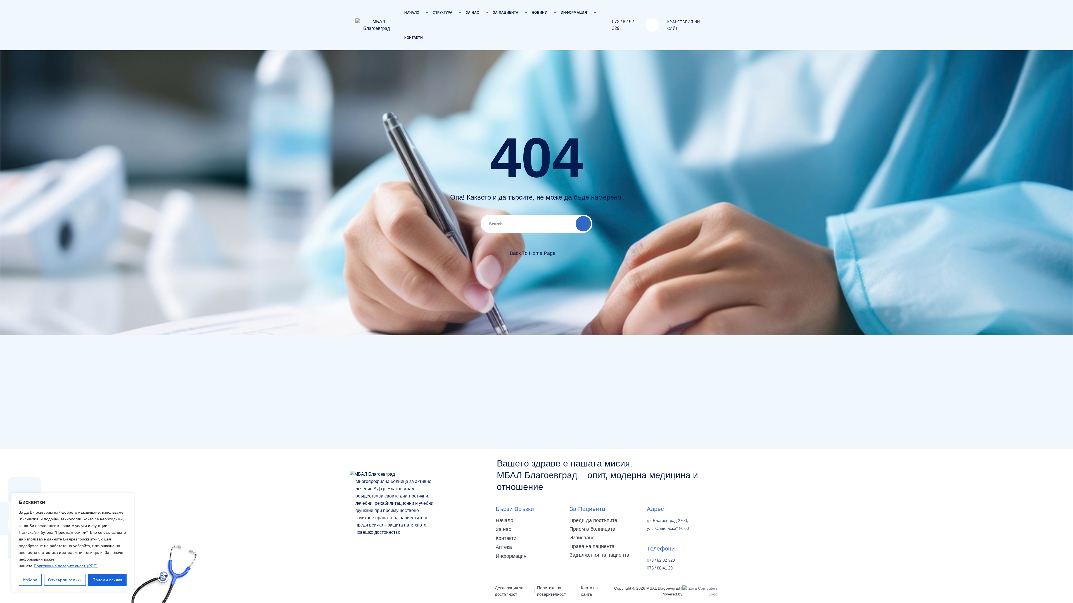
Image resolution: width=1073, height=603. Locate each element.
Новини (539, 13)
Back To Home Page (533, 253)
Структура (442, 13)
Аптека (504, 547)
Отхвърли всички (65, 580)
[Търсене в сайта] (652, 25)
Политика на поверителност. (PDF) (66, 566)
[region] (72, 542)
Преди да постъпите (593, 520)
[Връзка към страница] (376, 25)
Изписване (582, 537)
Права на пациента (591, 546)
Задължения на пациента (599, 555)
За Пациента (505, 13)
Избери (30, 580)
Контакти (413, 38)
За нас (472, 13)
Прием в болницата (592, 529)
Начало (411, 13)
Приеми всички (107, 580)
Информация (574, 13)
